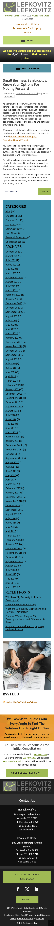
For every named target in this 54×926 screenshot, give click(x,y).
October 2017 (12, 453)
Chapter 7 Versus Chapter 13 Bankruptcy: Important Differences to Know (25, 619)
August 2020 (12, 316)
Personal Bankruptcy (16, 237)
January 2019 (12, 389)
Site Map (20, 914)
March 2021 (11, 290)
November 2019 (13, 346)
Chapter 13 (11, 220)
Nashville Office (27, 829)
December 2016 (13, 497)
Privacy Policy (33, 914)
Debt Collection (13, 228)
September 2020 (14, 311)
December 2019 (13, 342)
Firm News (11, 233)
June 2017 (10, 471)
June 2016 (10, 522)
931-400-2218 (27, 19)
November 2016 (13, 501)
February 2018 (13, 436)
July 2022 (10, 260)
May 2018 (10, 423)
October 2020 (12, 307)
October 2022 (12, 251)
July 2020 (10, 320)
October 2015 (12, 557)
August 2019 (12, 359)
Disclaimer (9, 914)
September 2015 (14, 561)
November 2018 (13, 397)
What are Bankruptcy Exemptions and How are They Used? (25, 610)
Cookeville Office (27, 861)
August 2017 (12, 462)
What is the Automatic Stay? (20, 604)
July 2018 (10, 415)
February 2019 (13, 385)
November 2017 (13, 449)
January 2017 (12, 492)
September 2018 (14, 406)
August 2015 (12, 565)
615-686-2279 (25, 15)
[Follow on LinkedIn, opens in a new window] (36, 889)
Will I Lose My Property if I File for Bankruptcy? (23, 599)
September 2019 (14, 354)
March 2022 (11, 273)
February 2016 (13, 540)
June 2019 (10, 367)
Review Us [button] (27, 899)
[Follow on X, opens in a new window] (27, 889)
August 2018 (12, 410)
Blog (8, 211)
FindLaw (40, 918)
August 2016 (12, 514)
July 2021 (10, 286)
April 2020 (10, 329)
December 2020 (13, 303)
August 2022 (12, 256)
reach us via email (12, 761)
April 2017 (10, 479)
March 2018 (11, 432)
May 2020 (10, 324)
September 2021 (14, 277)
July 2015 (10, 570)
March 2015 (11, 587)
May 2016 (10, 527)
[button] (26, 40)
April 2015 (10, 583)
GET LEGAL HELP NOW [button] (27, 772)
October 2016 (12, 505)
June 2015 (10, 574)
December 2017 (13, 445)
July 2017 (10, 466)
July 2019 (10, 363)
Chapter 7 (9, 96)
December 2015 (13, 548)
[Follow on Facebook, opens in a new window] (18, 889)
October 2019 (12, 350)
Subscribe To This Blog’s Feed (21, 702)
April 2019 (10, 376)
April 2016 (10, 531)
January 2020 (12, 337)
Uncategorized (13, 241)
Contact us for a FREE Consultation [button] (27, 877)
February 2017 (13, 488)
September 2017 (14, 458)
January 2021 (12, 299)
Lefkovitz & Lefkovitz (26, 93)
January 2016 (12, 544)
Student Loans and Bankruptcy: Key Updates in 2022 (24, 628)
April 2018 (10, 428)
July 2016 (10, 518)
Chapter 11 (11, 215)
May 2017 (10, 475)
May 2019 (10, 372)
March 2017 (11, 484)
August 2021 (12, 281)
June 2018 (10, 419)
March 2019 (11, 380)
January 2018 (12, 440)
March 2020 (11, 333)
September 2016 (14, 509)
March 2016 (11, 535)
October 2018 (12, 402)
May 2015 (10, 578)
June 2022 (10, 264)
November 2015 (13, 552)
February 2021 (13, 294)
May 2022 (10, 268)
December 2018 (13, 393)
